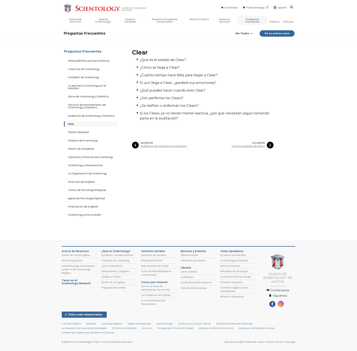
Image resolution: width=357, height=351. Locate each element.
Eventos (274, 21)
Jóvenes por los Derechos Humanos (256, 328)
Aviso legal (290, 341)
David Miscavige (164, 323)
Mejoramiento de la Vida (154, 265)
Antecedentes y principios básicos (88, 60)
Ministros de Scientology (83, 140)
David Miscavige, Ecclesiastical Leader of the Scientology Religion (78, 269)
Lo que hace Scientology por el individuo (87, 87)
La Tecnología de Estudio (234, 260)
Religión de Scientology (139, 323)
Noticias (288, 21)
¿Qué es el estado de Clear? (163, 60)
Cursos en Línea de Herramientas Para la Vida (155, 287)
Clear (71, 123)
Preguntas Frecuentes (252, 20)
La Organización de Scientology (87, 173)
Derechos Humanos (231, 282)
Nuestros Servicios (224, 20)
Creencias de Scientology (83, 69)
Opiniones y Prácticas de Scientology (90, 157)
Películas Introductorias (194, 288)
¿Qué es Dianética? (111, 265)
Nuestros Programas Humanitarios (165, 20)
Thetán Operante (78, 132)
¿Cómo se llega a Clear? (160, 67)
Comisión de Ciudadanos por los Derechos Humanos (88, 332)
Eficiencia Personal (151, 260)
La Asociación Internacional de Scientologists (84, 328)
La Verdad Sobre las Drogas (235, 276)
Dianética (91, 323)
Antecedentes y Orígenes (115, 271)
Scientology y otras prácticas (85, 165)
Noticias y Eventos (193, 251)
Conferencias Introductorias (196, 282)
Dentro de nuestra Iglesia (76, 255)
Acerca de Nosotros (75, 20)
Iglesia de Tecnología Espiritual (86, 198)
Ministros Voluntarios (232, 296)
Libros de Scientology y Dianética (88, 96)
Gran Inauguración (72, 260)
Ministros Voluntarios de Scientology (234, 323)
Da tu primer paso (277, 33)
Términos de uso (274, 341)
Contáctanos (231, 7)
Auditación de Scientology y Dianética (164, 146)
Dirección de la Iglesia (81, 181)
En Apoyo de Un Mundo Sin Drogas (175, 328)
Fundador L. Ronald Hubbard (117, 255)
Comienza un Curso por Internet (194, 323)
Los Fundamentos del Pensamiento (153, 302)
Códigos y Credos (111, 276)
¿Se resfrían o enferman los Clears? (169, 106)
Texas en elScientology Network (76, 282)
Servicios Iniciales (153, 251)
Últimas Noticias (189, 255)
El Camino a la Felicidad (233, 255)
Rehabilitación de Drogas (234, 271)
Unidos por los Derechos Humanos (216, 328)
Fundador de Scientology (83, 77)
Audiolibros (187, 277)
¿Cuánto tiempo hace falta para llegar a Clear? (179, 75)
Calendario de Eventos (193, 260)
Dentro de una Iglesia (81, 148)
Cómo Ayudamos (231, 251)
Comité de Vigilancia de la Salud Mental (234, 289)
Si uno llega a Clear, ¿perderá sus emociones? (178, 83)
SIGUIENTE (258, 143)
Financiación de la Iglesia (83, 206)
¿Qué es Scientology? (103, 20)
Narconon (147, 328)
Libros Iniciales (189, 271)
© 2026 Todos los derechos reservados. (97, 341)
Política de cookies (255, 341)
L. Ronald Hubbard (71, 323)
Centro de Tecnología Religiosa (87, 189)
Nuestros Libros (199, 19)
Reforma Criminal (229, 265)
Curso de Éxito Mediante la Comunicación (156, 273)
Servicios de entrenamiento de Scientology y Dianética (87, 106)
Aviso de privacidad (234, 341)
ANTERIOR (147, 143)
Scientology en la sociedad (84, 214)
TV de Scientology (255, 7)
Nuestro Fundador (130, 20)
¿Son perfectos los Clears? (161, 98)
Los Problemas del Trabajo (156, 295)
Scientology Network (112, 323)
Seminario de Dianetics (154, 255)
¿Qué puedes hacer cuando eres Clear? (172, 90)
